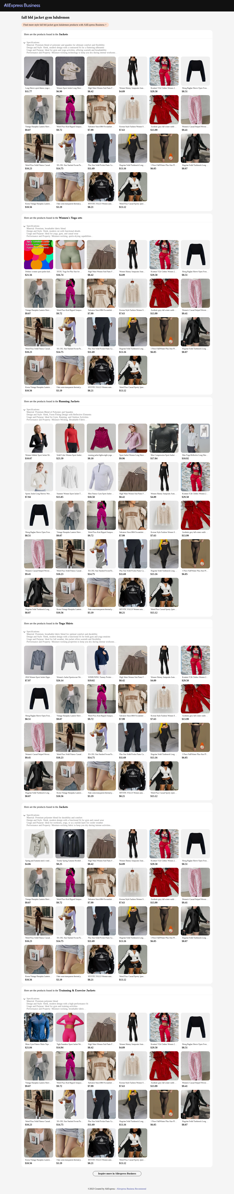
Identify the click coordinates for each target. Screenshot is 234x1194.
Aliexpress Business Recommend (131, 1189)
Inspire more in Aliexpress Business (117, 1173)
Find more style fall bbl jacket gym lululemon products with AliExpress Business (63, 24)
